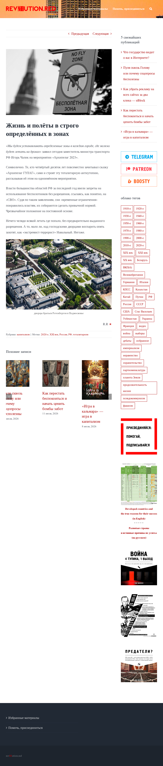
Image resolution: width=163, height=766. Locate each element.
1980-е (140, 230)
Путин (139, 297)
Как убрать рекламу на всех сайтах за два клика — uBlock (138, 95)
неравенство (130, 355)
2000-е (140, 238)
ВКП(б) (127, 267)
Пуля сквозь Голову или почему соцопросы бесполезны (139, 73)
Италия (144, 282)
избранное (142, 340)
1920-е (140, 208)
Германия (128, 282)
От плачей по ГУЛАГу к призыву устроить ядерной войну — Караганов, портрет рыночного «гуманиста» (58, 423)
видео (142, 326)
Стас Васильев (143, 311)
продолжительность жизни (135, 388)
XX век (127, 260)
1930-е (127, 216)
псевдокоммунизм (134, 398)
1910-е (127, 208)
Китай (126, 297)
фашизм (128, 405)
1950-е (127, 223)
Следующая (101, 33)
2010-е (127, 245)
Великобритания (133, 275)
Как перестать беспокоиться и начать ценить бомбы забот (138, 116)
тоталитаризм (80, 334)
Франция (128, 326)
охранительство (132, 363)
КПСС (126, 289)
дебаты (127, 340)
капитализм (23, 334)
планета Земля (131, 377)
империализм (131, 348)
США (126, 311)
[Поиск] (150, 8)
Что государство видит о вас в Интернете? (98, 402)
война (126, 333)
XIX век (128, 252)
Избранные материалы (23, 718)
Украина (147, 318)
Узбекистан (130, 318)
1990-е (127, 238)
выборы (140, 333)
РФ (70, 334)
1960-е (140, 223)
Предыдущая (80, 33)
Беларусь (142, 260)
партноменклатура (134, 370)
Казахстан (141, 289)
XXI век (54, 334)
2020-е (45, 334)
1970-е (127, 230)
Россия (63, 334)
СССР (139, 304)
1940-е (140, 216)
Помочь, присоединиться (25, 727)
